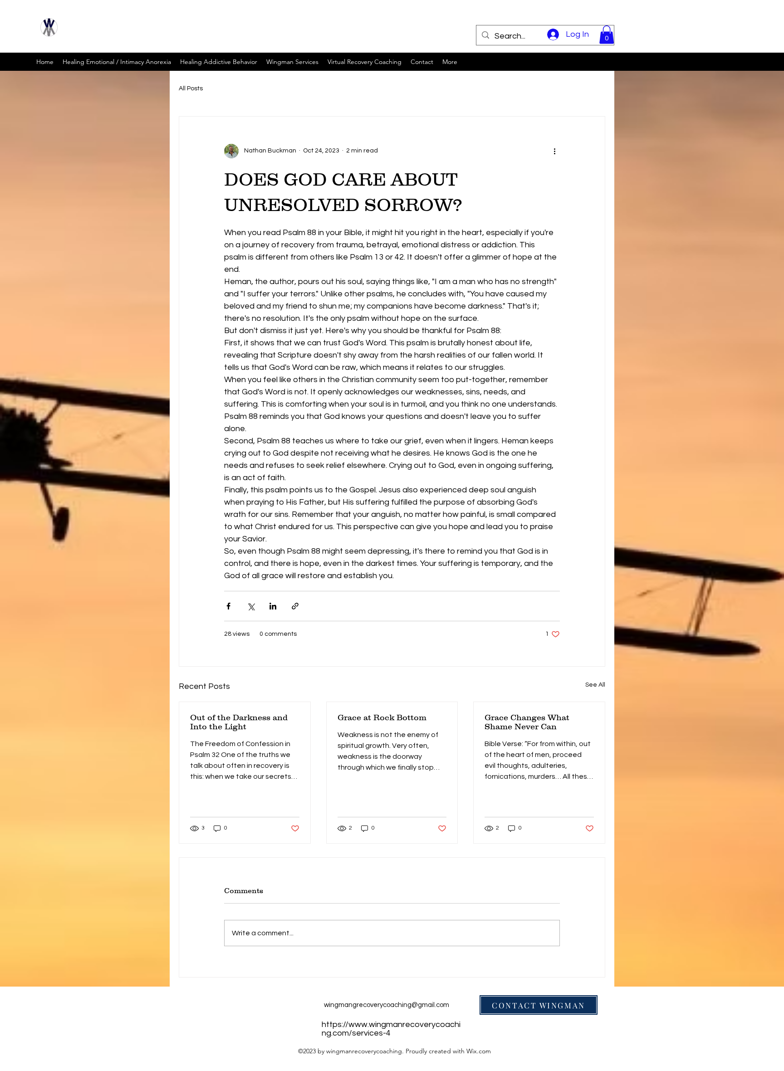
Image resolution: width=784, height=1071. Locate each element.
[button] (606, 34)
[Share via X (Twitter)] (250, 606)
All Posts (191, 88)
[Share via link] (295, 606)
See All (595, 685)
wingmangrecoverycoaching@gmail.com (386, 1005)
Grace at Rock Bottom (382, 717)
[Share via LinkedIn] (273, 606)
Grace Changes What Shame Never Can (527, 722)
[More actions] (554, 151)
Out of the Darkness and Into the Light (239, 722)
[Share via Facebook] (228, 606)
